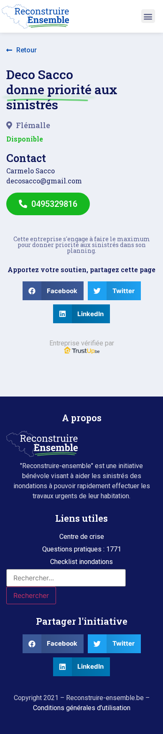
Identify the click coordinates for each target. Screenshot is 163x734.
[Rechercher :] (66, 578)
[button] (148, 16)
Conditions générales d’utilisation (81, 708)
